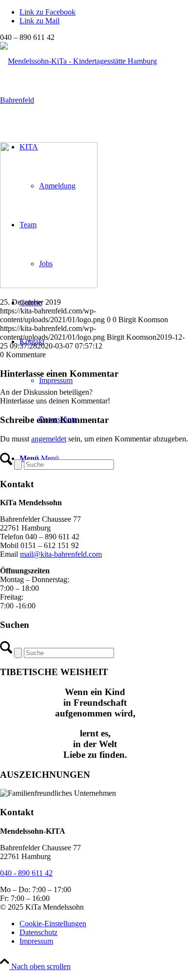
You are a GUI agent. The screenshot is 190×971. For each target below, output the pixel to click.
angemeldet (48, 439)
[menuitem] (104, 923)
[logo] (95, 100)
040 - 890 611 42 (26, 873)
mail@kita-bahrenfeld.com (61, 554)
